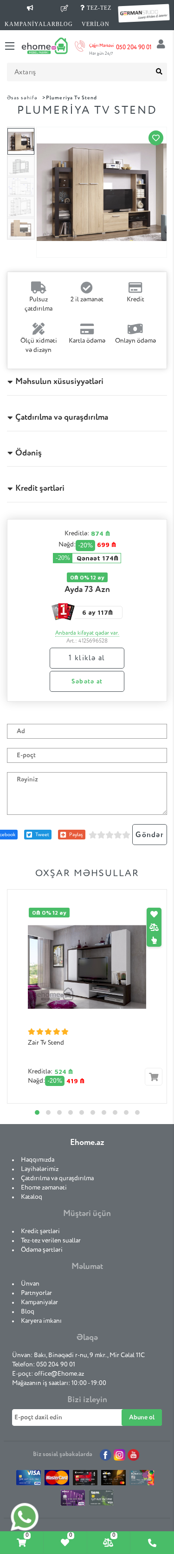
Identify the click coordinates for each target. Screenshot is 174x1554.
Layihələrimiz (39, 1169)
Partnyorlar (36, 1293)
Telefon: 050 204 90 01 (43, 1364)
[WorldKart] (73, 1500)
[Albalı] (113, 1480)
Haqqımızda (37, 1160)
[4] (118, 835)
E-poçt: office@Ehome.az (48, 1374)
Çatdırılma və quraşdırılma (57, 1178)
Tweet (42, 834)
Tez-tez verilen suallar (51, 1240)
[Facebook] (105, 1455)
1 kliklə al (87, 658)
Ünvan (30, 1284)
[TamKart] (101, 1500)
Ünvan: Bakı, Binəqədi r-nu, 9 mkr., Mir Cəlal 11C (78, 1355)
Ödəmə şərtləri (42, 1250)
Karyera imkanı (41, 1321)
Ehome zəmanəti (44, 1187)
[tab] (22, 1542)
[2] (101, 835)
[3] (109, 835)
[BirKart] (85, 1480)
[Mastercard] (57, 1480)
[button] (37, 1112)
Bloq (27, 1311)
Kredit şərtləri (40, 1231)
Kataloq (31, 1197)
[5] (126, 835)
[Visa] (28, 1480)
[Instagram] (119, 1455)
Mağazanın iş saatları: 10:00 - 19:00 (59, 1383)
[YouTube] (133, 1455)
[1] (93, 835)
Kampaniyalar (39, 1302)
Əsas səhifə (22, 97)
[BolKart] (141, 1480)
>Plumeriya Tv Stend (69, 97)
